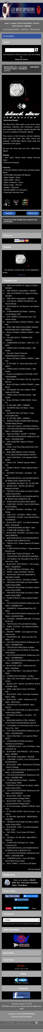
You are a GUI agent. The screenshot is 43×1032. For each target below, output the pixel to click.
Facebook (23, 989)
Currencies (9, 914)
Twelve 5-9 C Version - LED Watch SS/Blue (22, 580)
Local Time (8, 960)
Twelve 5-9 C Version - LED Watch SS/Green (22, 426)
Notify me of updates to (25, 882)
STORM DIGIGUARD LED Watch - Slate (21, 528)
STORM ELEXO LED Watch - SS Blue (20, 676)
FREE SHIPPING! (11, 930)
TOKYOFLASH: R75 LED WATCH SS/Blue (22, 624)
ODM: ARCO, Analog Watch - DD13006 (20, 298)
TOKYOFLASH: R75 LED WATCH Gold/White (23, 556)
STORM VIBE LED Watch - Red (18, 530)
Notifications (9, 875)
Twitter (23, 974)
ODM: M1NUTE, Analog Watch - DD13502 (21, 291)
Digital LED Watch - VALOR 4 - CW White (21, 434)
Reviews (7, 247)
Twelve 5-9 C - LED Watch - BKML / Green (21, 515)
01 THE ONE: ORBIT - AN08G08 (18, 405)
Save (9, 908)
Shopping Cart (10, 281)
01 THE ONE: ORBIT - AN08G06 (18, 418)
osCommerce (26, 1017)
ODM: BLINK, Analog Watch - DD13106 (20, 757)
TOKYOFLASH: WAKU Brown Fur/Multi (20, 647)
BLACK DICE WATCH (25, 23)
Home (7, 23)
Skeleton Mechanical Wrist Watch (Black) (21, 502)
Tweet (34, 908)
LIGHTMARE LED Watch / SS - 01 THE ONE (22, 483)
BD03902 (28, 26)
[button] (11, 29)
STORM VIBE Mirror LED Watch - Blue (20, 569)
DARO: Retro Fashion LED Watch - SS (20, 554)
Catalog (13, 23)
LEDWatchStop (28, 1014)
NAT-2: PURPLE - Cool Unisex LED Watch (21, 863)
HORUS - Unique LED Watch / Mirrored (20, 572)
